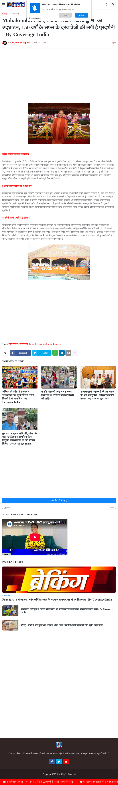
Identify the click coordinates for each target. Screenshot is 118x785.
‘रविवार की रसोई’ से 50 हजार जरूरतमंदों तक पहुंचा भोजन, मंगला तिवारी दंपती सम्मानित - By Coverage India (18, 396)
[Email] (68, 353)
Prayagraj (42, 344)
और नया (7, 508)
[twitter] (59, 761)
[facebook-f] (52, 761)
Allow (82, 15)
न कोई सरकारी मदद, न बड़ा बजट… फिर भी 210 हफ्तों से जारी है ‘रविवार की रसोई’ (57, 395)
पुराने (112, 508)
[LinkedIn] (62, 353)
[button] (3, 4)
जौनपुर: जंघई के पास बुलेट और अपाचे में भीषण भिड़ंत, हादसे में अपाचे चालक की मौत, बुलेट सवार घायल (62, 625)
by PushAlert (36, 18)
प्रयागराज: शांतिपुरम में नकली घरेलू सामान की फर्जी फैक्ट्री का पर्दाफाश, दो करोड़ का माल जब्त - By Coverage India (67, 610)
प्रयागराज (24, 344)
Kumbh (32, 344)
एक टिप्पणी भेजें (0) (59, 500)
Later (65, 15)
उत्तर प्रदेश (14, 14)
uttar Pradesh (54, 344)
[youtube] (66, 761)
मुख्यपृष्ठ (5, 14)
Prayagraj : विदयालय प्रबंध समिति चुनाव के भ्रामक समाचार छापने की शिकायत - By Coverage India (57, 599)
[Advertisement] (59, 73)
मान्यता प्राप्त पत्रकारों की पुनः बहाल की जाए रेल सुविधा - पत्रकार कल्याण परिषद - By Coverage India (97, 395)
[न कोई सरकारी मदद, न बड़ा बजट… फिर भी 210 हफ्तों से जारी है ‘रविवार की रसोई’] (59, 377)
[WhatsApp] (55, 353)
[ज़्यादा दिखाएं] (75, 353)
